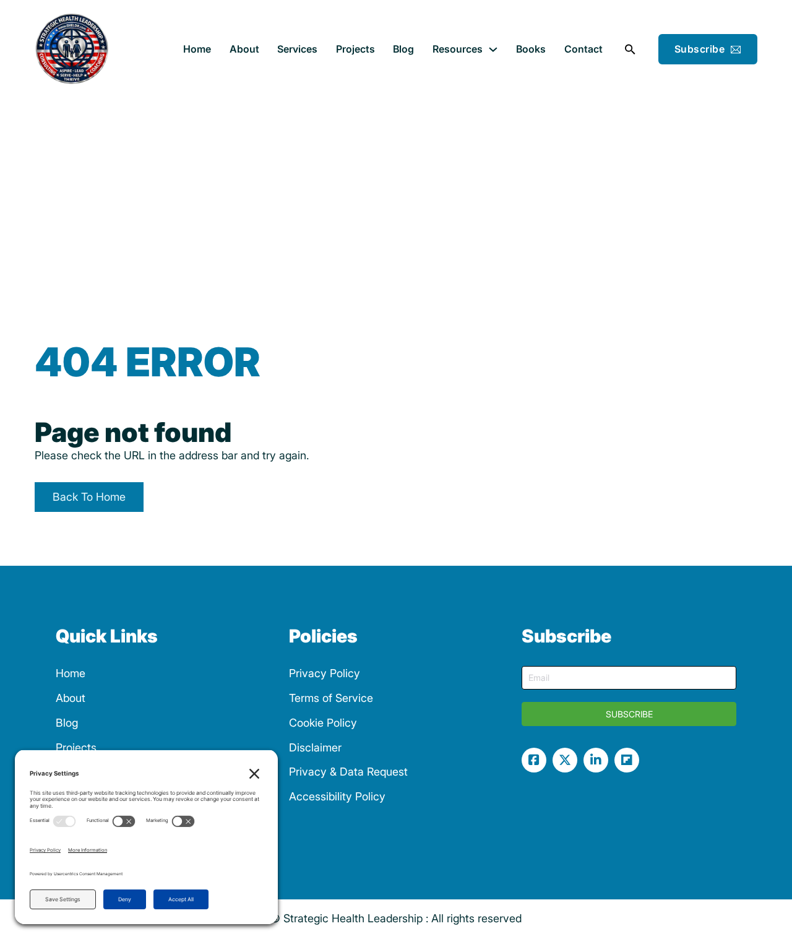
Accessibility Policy (337, 796)
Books (531, 49)
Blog (403, 49)
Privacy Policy (324, 673)
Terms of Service (331, 697)
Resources (458, 49)
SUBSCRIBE (629, 714)
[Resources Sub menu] (493, 49)
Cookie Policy (323, 722)
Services (297, 49)
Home (197, 49)
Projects (355, 49)
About (244, 49)
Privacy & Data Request (348, 771)
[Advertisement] (396, 192)
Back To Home (89, 496)
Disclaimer (315, 747)
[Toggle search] (630, 49)
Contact (583, 49)
